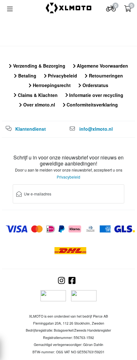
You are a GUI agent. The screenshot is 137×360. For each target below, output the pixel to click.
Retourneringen (105, 75)
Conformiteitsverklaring (91, 104)
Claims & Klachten (37, 95)
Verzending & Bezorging (38, 65)
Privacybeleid (62, 75)
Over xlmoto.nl (38, 104)
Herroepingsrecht (51, 85)
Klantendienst (30, 129)
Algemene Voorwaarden (102, 65)
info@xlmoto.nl (96, 129)
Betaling (26, 75)
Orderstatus (94, 85)
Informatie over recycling (95, 95)
